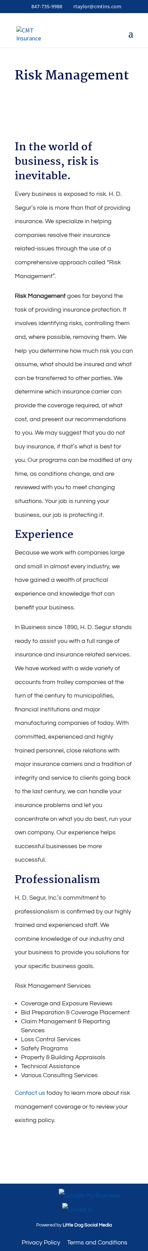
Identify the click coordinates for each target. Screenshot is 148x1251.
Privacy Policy (41, 1242)
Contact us (30, 1093)
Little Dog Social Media (87, 1225)
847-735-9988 (46, 6)
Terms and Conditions (97, 1242)
